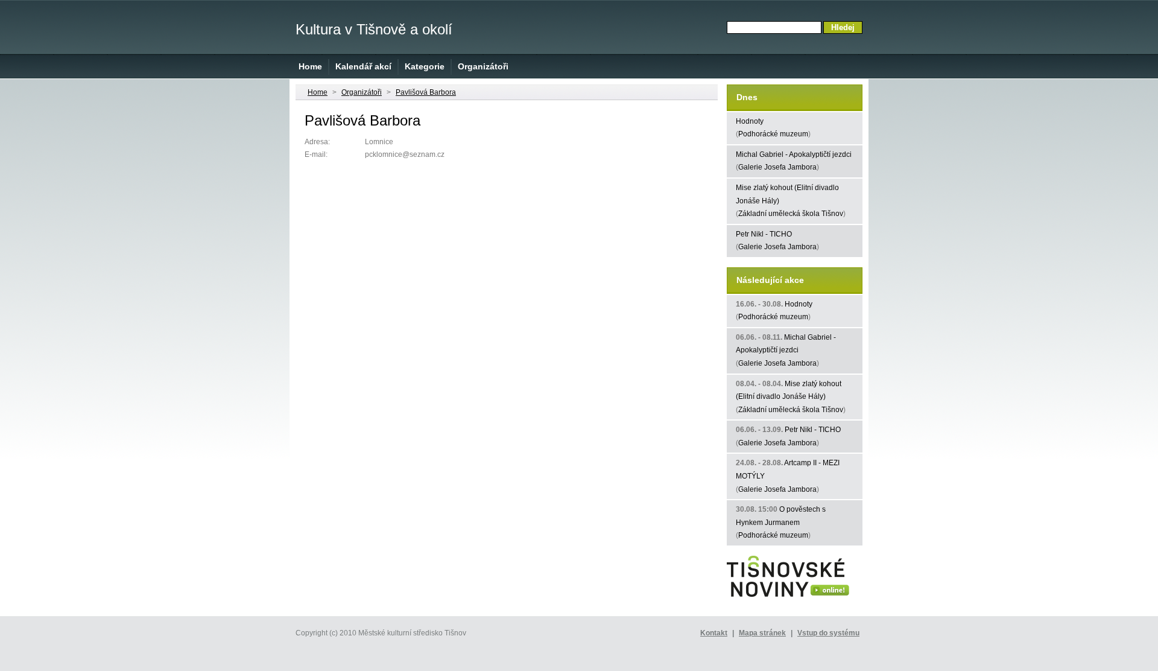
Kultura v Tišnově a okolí (374, 29)
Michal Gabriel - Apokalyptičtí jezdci (794, 154)
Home (310, 66)
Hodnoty (750, 121)
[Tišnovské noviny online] (788, 597)
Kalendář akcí (363, 66)
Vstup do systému (828, 633)
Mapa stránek (762, 633)
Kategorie (425, 66)
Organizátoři (483, 66)
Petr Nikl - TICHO (764, 234)
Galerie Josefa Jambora (777, 167)
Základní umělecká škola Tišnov (790, 213)
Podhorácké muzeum (773, 134)
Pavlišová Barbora (426, 92)
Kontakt (713, 633)
